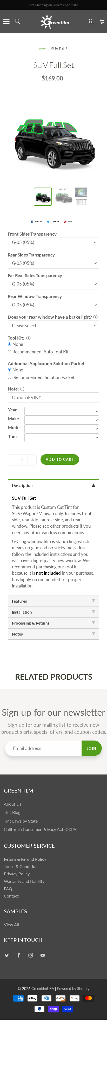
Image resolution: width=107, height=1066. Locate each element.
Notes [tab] (17, 634)
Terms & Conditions (21, 866)
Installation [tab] (22, 612)
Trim (12, 436)
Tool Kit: (16, 338)
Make (12, 418)
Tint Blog (12, 812)
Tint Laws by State (21, 821)
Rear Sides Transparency (31, 255)
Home (41, 48)
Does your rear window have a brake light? (50, 317)
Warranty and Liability (24, 881)
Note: (13, 389)
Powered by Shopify (73, 988)
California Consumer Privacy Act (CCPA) (40, 829)
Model (12, 427)
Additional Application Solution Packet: (46, 363)
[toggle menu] (6, 21)
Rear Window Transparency (35, 296)
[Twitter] (6, 955)
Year (12, 409)
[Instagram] (30, 955)
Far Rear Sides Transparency (35, 275)
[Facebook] (18, 955)
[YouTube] (42, 955)
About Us (12, 804)
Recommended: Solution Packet (43, 377)
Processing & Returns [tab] (30, 623)
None (17, 344)
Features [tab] (19, 601)
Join (92, 748)
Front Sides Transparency (32, 234)
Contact (11, 896)
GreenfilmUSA (42, 988)
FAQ (8, 888)
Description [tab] (22, 485)
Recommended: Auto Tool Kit (40, 351)
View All (11, 924)
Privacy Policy (17, 873)
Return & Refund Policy (25, 859)
